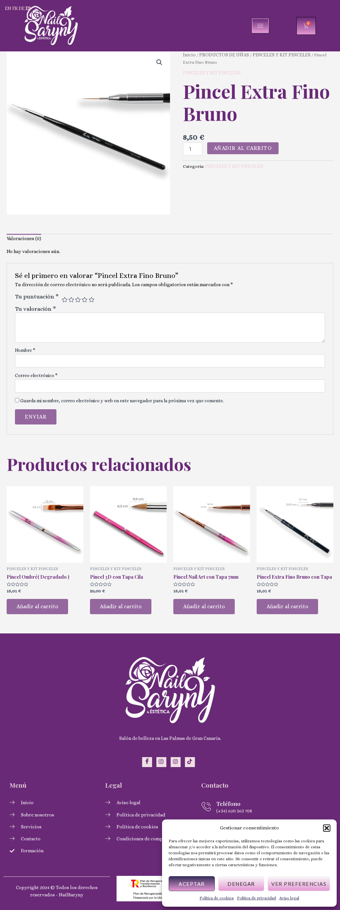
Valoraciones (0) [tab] (24, 238)
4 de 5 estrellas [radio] (84, 299)
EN (8, 8)
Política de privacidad (256, 898)
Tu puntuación (37, 296)
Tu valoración (35, 308)
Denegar (241, 884)
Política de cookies (217, 898)
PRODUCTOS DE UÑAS (224, 54)
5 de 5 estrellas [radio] (91, 299)
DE (22, 8)
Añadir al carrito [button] (37, 606)
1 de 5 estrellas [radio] (64, 299)
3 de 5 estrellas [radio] (78, 299)
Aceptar (192, 884)
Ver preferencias (298, 884)
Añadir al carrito (243, 148)
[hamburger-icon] (260, 26)
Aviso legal (289, 898)
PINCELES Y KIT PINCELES (281, 54)
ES (28, 8)
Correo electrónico (36, 375)
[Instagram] (161, 762)
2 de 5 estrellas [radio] (71, 299)
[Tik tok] (190, 762)
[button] (326, 828)
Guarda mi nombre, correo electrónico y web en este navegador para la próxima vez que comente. (122, 400)
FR (15, 8)
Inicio (189, 54)
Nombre (25, 350)
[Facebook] (147, 762)
